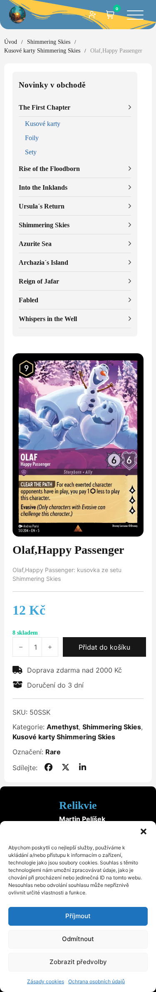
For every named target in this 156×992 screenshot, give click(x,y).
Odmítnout (78, 939)
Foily (32, 137)
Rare (53, 752)
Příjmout (78, 916)
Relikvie (78, 805)
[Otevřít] (135, 15)
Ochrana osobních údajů (96, 981)
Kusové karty (42, 123)
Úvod (10, 42)
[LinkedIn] (83, 767)
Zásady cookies (45, 981)
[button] (143, 831)
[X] (65, 767)
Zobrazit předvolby (78, 962)
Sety (31, 152)
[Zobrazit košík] (110, 14)
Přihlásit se (93, 14)
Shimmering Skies (48, 42)
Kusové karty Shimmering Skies (42, 51)
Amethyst (63, 727)
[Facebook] (48, 767)
